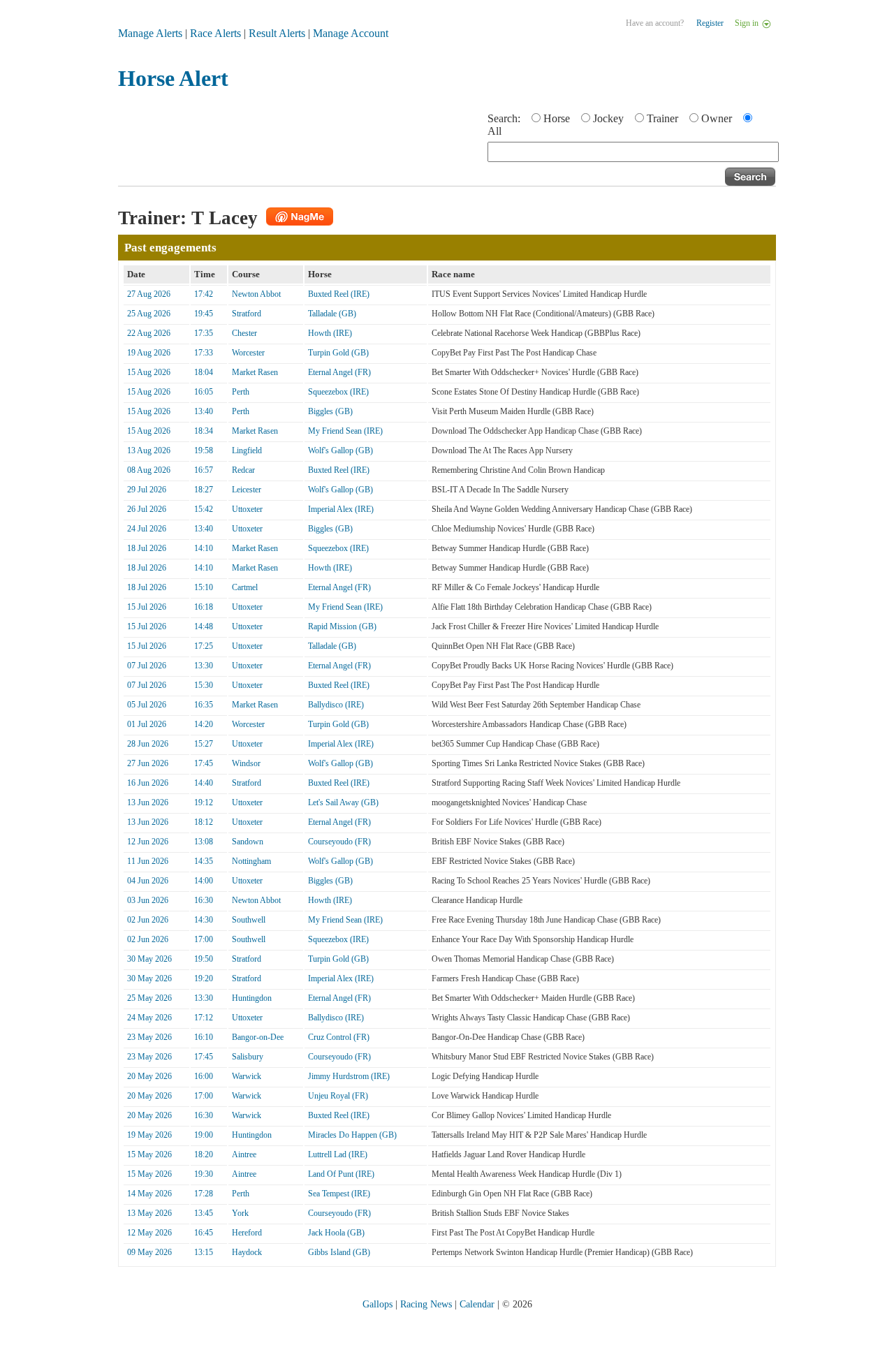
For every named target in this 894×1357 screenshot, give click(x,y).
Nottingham (251, 861)
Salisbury (247, 1057)
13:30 (203, 665)
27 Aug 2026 (148, 294)
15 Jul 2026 (146, 607)
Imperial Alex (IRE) (341, 509)
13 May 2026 (149, 1213)
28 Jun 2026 (147, 744)
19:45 (203, 313)
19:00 (203, 1135)
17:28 (203, 1193)
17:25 (203, 646)
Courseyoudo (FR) (339, 841)
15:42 (203, 509)
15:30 (203, 685)
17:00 (203, 939)
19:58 (203, 450)
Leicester (246, 489)
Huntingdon (252, 998)
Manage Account (350, 33)
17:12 (203, 1017)
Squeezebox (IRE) (338, 392)
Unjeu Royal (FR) (338, 1096)
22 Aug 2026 (148, 333)
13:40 (203, 411)
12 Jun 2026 (147, 841)
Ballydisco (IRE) (336, 705)
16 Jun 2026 (147, 783)
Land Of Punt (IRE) (341, 1174)
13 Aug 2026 (148, 450)
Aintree (244, 1154)
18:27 (203, 489)
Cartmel (245, 587)
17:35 (203, 333)
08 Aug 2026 (148, 470)
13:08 (203, 841)
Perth (240, 392)
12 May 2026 (149, 1233)
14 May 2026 (149, 1193)
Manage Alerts (150, 33)
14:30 (203, 920)
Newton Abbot (256, 294)
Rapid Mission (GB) (342, 626)
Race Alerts (215, 33)
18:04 (203, 372)
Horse (556, 118)
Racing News (426, 1304)
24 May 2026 (149, 1017)
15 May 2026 (149, 1154)
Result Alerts (277, 33)
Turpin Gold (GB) (338, 353)
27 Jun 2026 (147, 763)
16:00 (203, 1076)
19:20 (203, 978)
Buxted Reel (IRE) (338, 294)
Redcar (243, 470)
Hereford (247, 1233)
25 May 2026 (149, 998)
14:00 (203, 881)
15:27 (203, 744)
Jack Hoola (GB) (336, 1233)
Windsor (246, 763)
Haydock (247, 1252)
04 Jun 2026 (147, 881)
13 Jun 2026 (147, 802)
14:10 (203, 548)
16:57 (203, 470)
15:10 (203, 587)
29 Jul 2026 (146, 489)
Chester (244, 333)
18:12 (203, 822)
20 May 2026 (149, 1076)
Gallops (377, 1304)
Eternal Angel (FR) (339, 372)
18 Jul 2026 (146, 548)
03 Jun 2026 (147, 900)
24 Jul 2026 (146, 529)
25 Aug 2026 (148, 313)
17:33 (203, 353)
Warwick (246, 1076)
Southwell (248, 920)
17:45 (203, 763)
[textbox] (633, 152)
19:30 (203, 1174)
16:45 (203, 1233)
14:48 (203, 626)
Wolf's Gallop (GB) (340, 450)
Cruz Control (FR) (338, 1037)
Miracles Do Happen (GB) (352, 1135)
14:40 (203, 783)
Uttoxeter (247, 509)
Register (710, 23)
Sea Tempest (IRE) (339, 1193)
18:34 (203, 431)
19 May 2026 (149, 1135)
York (240, 1213)
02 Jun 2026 (147, 920)
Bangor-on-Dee (258, 1037)
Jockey (608, 118)
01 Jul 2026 (146, 724)
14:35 (203, 861)
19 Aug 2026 (148, 353)
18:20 (203, 1154)
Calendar (477, 1304)
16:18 (203, 607)
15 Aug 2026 (148, 372)
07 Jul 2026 (146, 665)
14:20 (203, 724)
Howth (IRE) (330, 333)
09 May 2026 (149, 1252)
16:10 (203, 1037)
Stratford (246, 313)
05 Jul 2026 (146, 705)
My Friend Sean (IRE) (345, 431)
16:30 (203, 900)
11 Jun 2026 (147, 861)
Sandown (247, 841)
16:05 (203, 392)
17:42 (203, 294)
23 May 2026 (149, 1037)
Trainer (662, 118)
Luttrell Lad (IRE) (337, 1154)
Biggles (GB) (330, 411)
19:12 (203, 802)
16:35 (203, 705)
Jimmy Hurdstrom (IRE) (349, 1076)
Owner (716, 118)
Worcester (248, 353)
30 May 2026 (149, 959)
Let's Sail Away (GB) (343, 802)
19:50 (203, 959)
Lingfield (247, 450)
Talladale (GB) (332, 313)
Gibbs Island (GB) (339, 1252)
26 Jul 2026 (146, 509)
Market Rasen (255, 372)
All (494, 131)
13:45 (203, 1213)
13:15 (203, 1252)
